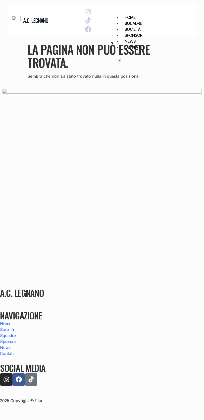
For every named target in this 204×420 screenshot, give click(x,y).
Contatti (134, 47)
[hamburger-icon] (186, 16)
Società (133, 29)
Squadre (133, 23)
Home (130, 17)
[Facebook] (88, 29)
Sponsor (133, 35)
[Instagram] (88, 11)
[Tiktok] (88, 20)
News (130, 41)
